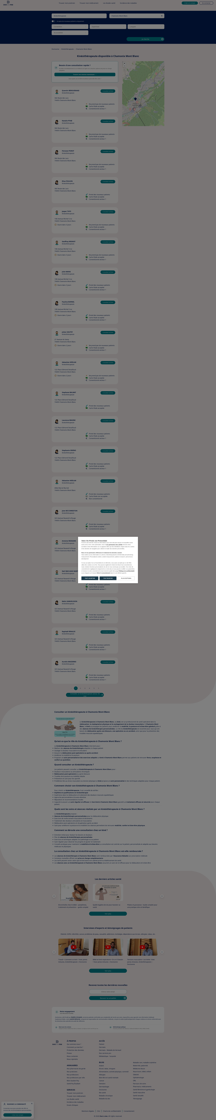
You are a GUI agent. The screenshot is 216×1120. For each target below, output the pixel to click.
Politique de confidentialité (126, 571)
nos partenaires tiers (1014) (114, 544)
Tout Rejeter (108, 578)
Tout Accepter (90, 578)
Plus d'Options (126, 578)
